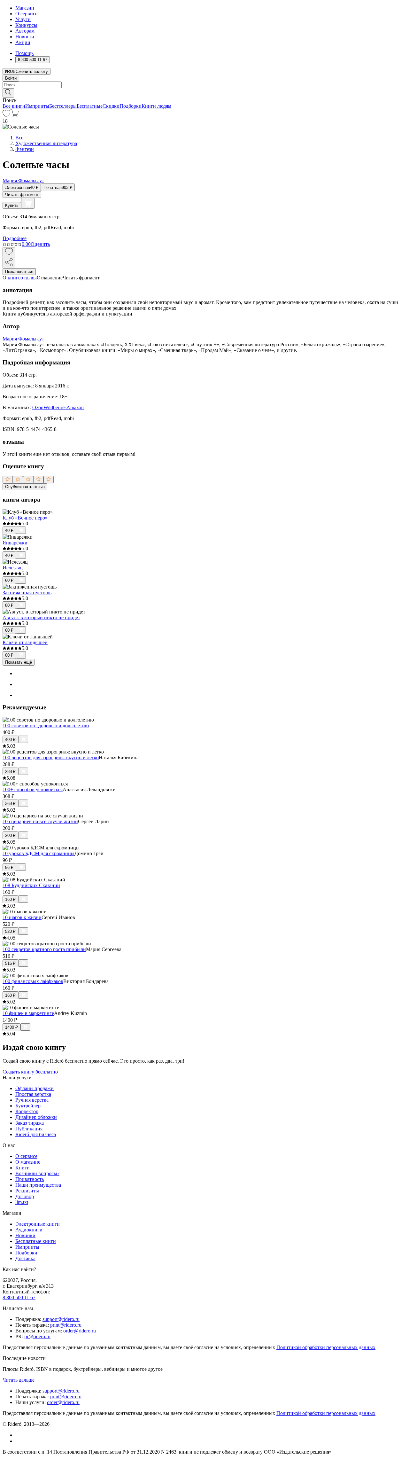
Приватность (29, 1179)
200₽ (10, 835)
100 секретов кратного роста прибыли (44, 949)
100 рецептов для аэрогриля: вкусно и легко (51, 757)
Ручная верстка (32, 1100)
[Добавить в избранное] (9, 252)
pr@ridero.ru (37, 1336)
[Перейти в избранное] (6, 115)
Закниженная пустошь (27, 592)
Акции (22, 42)
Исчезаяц (13, 567)
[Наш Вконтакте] (18, 1435)
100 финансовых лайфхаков (33, 981)
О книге (11, 277)
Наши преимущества (38, 1185)
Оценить (40, 244)
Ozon (37, 407)
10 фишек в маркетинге (28, 1013)
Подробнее (15, 238)
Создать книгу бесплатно (30, 1071)
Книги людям (156, 106)
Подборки (131, 106)
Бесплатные (90, 106)
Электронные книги (37, 1224)
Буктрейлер (28, 1105)
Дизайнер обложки (36, 1117)
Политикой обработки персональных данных (325, 1347)
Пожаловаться (19, 271)
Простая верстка (33, 1094)
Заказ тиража (29, 1123)
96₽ (9, 867)
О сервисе (26, 13)
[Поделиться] (9, 262)
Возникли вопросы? (37, 1173)
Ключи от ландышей (25, 642)
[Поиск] (8, 93)
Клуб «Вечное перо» (25, 517)
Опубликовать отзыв (25, 486)
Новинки (25, 1235)
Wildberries (54, 407)
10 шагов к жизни (22, 917)
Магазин (24, 8)
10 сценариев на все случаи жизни (40, 821)
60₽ (9, 580)
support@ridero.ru (61, 1319)
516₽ (10, 963)
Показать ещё (18, 662)
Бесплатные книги (35, 1241)
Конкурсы (26, 25)
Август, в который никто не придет (41, 617)
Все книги (14, 106)
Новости (24, 36)
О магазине (27, 1162)
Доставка (25, 1258)
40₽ (9, 530)
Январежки (15, 542)
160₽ (10, 899)
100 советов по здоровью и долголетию (46, 725)
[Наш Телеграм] (18, 1441)
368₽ (10, 803)
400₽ (10, 739)
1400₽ (11, 1027)
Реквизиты (27, 1190)
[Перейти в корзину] (14, 115)
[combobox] (204, 85)
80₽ (9, 605)
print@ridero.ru (65, 1325)
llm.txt (21, 1202)
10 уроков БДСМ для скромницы (38, 853)
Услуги (23, 19)
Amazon (75, 407)
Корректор (26, 1111)
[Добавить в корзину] (28, 203)
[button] (204, 92)
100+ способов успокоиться (33, 789)
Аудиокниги (28, 1229)
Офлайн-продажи (34, 1088)
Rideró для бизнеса (35, 1134)
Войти (11, 78)
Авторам (25, 31)
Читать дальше (19, 1380)
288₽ (10, 771)
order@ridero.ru (79, 1330)
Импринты (37, 106)
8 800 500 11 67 (19, 1297)
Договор (24, 1196)
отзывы (28, 277)
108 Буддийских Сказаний (31, 885)
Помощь (24, 53)
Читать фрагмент (22, 194)
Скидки (111, 106)
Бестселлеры (63, 106)
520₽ (10, 931)
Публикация (28, 1128)
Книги (22, 1167)
